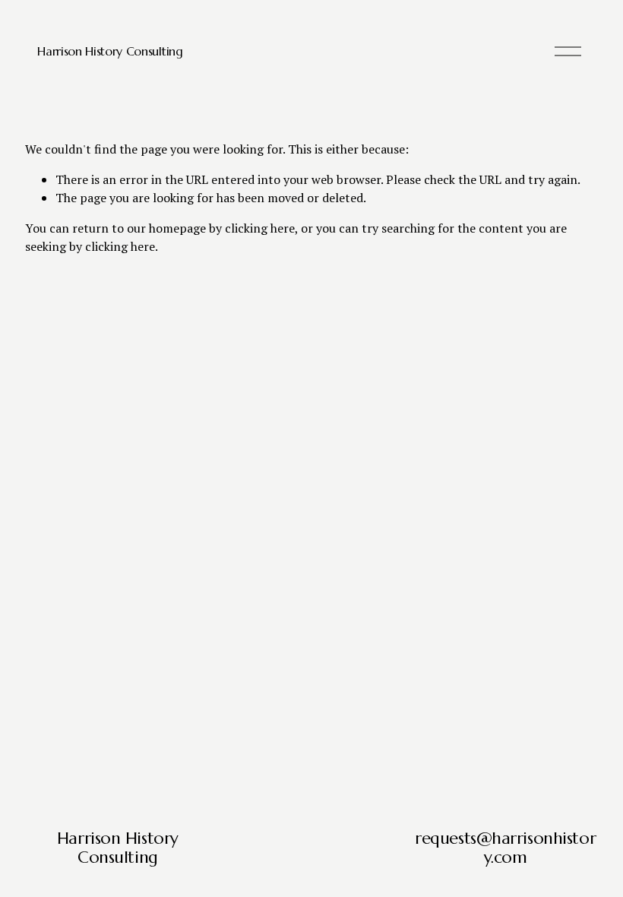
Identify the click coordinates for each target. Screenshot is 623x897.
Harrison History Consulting (109, 51)
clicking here (260, 228)
